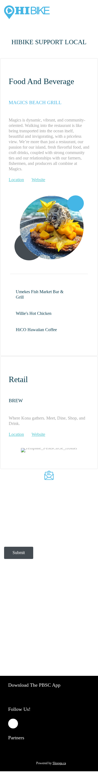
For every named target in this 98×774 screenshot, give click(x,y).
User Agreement (20, 607)
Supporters (50, 622)
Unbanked (71, 622)
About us (15, 598)
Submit (19, 552)
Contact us (16, 622)
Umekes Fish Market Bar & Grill (39, 294)
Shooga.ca (59, 763)
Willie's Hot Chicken (33, 313)
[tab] (49, 294)
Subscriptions (38, 598)
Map (33, 622)
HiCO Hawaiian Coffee (36, 329)
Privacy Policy (65, 598)
